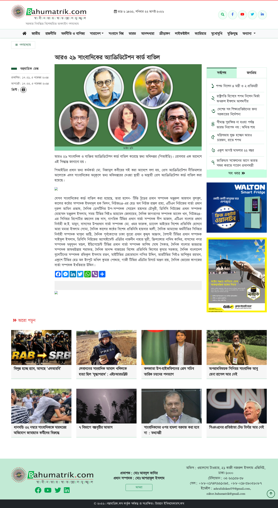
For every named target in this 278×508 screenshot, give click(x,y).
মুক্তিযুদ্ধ (232, 33)
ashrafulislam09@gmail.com (231, 488)
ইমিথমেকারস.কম (174, 503)
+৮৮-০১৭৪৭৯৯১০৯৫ (213, 483)
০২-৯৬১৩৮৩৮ (233, 478)
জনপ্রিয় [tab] (251, 72)
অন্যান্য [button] (248, 33)
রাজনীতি (50, 33)
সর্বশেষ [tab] (221, 72)
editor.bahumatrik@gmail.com (226, 493)
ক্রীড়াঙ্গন (164, 33)
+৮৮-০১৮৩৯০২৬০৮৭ (246, 483)
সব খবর (235, 173)
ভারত (132, 33)
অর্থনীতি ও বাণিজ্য (73, 33)
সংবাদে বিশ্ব (116, 33)
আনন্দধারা (147, 33)
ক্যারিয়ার (200, 33)
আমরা (139, 487)
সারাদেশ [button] (95, 33)
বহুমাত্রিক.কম (115, 503)
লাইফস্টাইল (182, 33)
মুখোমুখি (216, 33)
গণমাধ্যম (24, 44)
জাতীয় (36, 33)
